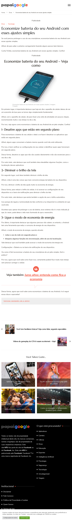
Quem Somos (8, 504)
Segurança (43, 465)
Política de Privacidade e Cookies (15, 500)
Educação (42, 448)
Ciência (41, 440)
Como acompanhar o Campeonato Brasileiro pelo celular (53, 409)
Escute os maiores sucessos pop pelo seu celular (53, 383)
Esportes (42, 452)
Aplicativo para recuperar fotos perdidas (18, 383)
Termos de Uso (9, 509)
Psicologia (42, 461)
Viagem (41, 478)
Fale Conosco (8, 496)
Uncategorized (44, 474)
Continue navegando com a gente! (17, 301)
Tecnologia (11, 24)
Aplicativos (43, 431)
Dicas (3, 24)
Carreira (41, 435)
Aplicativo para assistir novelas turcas (18, 409)
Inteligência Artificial (46, 457)
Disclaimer (7, 492)
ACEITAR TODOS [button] (24, 518)
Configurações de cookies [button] (10, 518)
